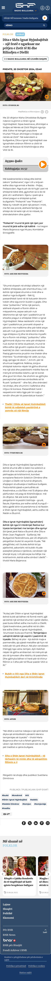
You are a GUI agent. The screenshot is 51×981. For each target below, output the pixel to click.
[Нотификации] (42, 8)
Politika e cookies (36, 966)
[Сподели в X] (30, 823)
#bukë (5, 795)
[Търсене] (44, 25)
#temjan (26, 804)
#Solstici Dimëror (10, 804)
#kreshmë (17, 795)
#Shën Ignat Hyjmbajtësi (14, 799)
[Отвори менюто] (3, 7)
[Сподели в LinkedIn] (36, 823)
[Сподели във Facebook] (24, 823)
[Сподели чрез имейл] (48, 823)
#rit (27, 795)
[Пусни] (44, 17)
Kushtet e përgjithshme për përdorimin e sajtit (23, 958)
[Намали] (46, 111)
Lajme (6, 904)
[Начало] (25, 5)
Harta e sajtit (25, 972)
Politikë (7, 913)
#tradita (6, 808)
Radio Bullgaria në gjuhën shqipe (27, 59)
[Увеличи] (42, 111)
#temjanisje (40, 804)
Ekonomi (8, 917)
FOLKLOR (8, 34)
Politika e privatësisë (16, 966)
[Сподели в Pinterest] (42, 823)
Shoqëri (7, 908)
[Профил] (47, 8)
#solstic (34, 799)
